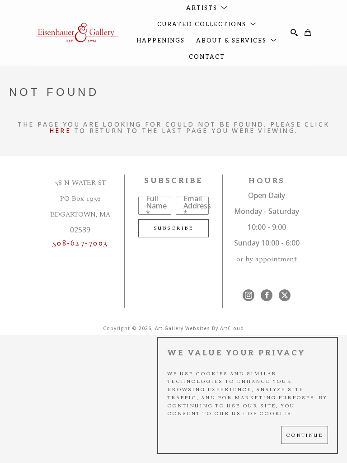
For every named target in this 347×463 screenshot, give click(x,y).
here (60, 130)
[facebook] (266, 295)
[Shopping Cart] (308, 32)
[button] (207, 8)
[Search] (294, 32)
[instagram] (248, 295)
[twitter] (285, 295)
